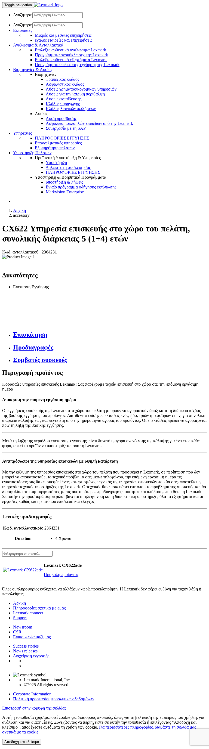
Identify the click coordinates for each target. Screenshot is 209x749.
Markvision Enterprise (65, 192)
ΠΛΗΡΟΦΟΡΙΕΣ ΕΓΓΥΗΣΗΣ (62, 138)
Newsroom (22, 627)
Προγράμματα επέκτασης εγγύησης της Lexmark (77, 64)
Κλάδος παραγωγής (63, 103)
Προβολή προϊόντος (61, 574)
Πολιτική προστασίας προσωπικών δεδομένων (53, 699)
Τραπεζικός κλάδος (62, 79)
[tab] (110, 334)
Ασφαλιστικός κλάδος (65, 84)
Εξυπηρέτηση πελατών (55, 148)
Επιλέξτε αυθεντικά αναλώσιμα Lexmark (70, 50)
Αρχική (19, 210)
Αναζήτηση (22, 15)
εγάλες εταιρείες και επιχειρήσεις (63, 40)
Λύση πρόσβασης (61, 118)
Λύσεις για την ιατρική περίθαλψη (75, 94)
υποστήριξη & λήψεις (64, 182)
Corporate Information (32, 694)
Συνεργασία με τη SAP (66, 128)
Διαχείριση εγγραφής (31, 656)
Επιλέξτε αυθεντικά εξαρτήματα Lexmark (71, 59)
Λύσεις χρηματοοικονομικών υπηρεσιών (81, 89)
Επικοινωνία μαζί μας (32, 637)
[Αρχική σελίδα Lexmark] (48, 4)
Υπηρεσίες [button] (22, 133)
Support (20, 617)
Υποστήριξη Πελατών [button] (32, 152)
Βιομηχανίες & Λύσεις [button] (32, 69)
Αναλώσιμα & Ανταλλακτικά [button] (38, 45)
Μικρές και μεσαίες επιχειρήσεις (63, 35)
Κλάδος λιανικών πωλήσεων (71, 108)
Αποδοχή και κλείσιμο (21, 742)
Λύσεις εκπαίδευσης (63, 99)
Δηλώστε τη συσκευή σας (68, 167)
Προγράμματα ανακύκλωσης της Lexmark (71, 54)
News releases (25, 651)
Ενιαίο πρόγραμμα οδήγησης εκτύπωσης (81, 187)
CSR (17, 632)
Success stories (26, 646)
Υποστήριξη (56, 162)
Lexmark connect (28, 613)
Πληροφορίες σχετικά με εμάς (39, 608)
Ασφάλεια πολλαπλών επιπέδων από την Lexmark (89, 123)
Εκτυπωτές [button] (22, 30)
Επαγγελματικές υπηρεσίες (58, 143)
